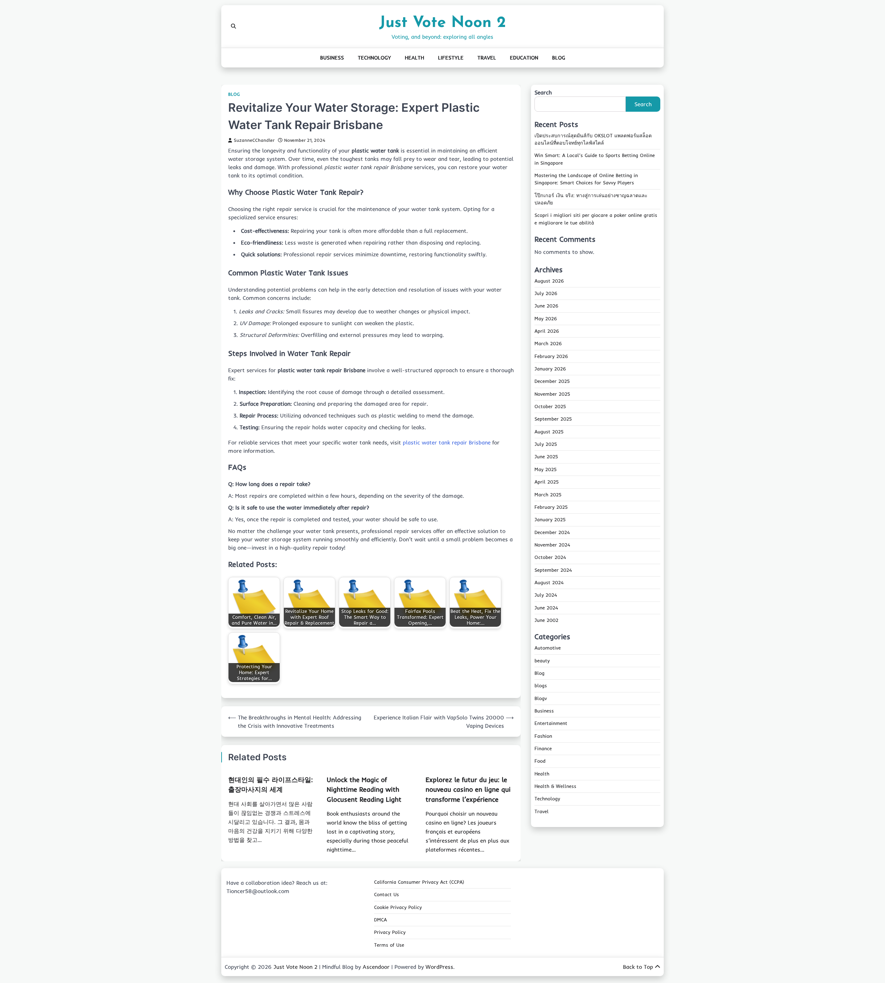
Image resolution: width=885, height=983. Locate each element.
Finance (543, 749)
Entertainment (550, 723)
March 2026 (548, 344)
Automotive (547, 648)
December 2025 (552, 381)
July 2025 (545, 444)
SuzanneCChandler (254, 140)
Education (524, 57)
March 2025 (547, 495)
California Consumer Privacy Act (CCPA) (419, 882)
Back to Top (638, 966)
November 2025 (552, 394)
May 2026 (545, 319)
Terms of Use (389, 945)
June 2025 (546, 457)
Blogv (540, 698)
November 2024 (552, 545)
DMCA (380, 920)
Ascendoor (376, 966)
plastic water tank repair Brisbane (447, 442)
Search (543, 92)
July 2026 (545, 294)
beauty (542, 661)
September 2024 (553, 570)
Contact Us (386, 894)
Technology (374, 57)
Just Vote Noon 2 (442, 23)
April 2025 (546, 482)
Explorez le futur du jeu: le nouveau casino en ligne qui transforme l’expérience (468, 789)
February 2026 (551, 356)
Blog (558, 57)
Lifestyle (451, 57)
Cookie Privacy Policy (398, 907)
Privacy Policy (390, 932)
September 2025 (553, 419)
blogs (540, 686)
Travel (486, 57)
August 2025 (548, 432)
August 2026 (549, 281)
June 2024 (546, 608)
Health (414, 57)
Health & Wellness (555, 786)
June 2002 (546, 620)
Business (332, 57)
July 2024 (545, 595)
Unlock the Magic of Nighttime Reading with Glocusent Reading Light (364, 789)
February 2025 (551, 507)
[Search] (233, 26)
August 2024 (548, 583)
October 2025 (550, 407)
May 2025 (545, 470)
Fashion (543, 736)
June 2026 (546, 306)
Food (540, 761)
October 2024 (550, 557)
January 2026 (550, 369)
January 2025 (550, 520)
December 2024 (552, 532)
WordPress (439, 966)
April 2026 (546, 331)
